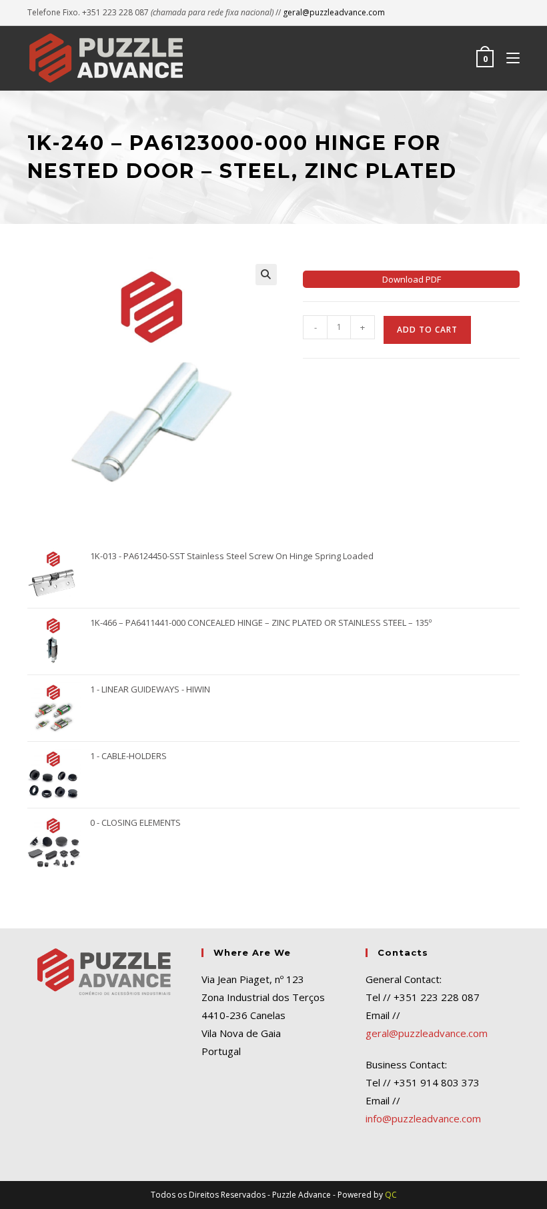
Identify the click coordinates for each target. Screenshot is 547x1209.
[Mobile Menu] (508, 58)
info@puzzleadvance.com (423, 1118)
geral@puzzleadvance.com (334, 12)
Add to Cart (427, 329)
